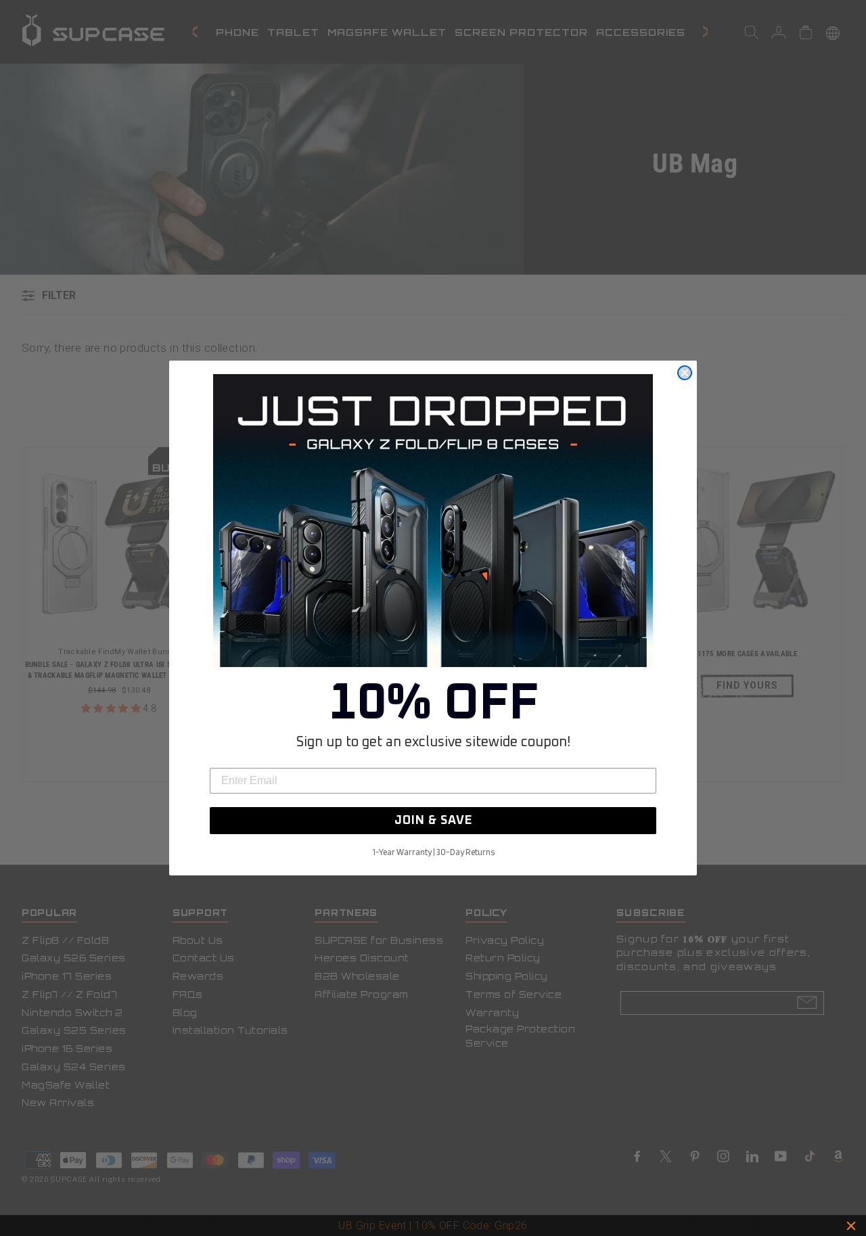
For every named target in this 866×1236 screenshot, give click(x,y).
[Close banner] (851, 1226)
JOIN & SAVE (433, 821)
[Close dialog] (684, 373)
